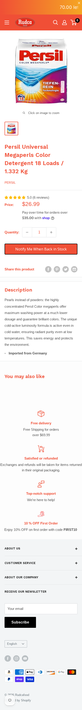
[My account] (64, 22)
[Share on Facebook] (48, 269)
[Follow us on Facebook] (8, 658)
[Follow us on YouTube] (25, 658)
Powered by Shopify (18, 700)
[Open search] (55, 22)
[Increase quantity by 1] (51, 232)
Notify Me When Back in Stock (41, 249)
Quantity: (12, 232)
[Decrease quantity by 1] (27, 232)
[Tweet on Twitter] (65, 269)
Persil (10, 182)
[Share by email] (74, 269)
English (12, 644)
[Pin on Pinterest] (57, 269)
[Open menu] (7, 22)
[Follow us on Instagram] (16, 658)
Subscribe (20, 622)
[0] (74, 22)
